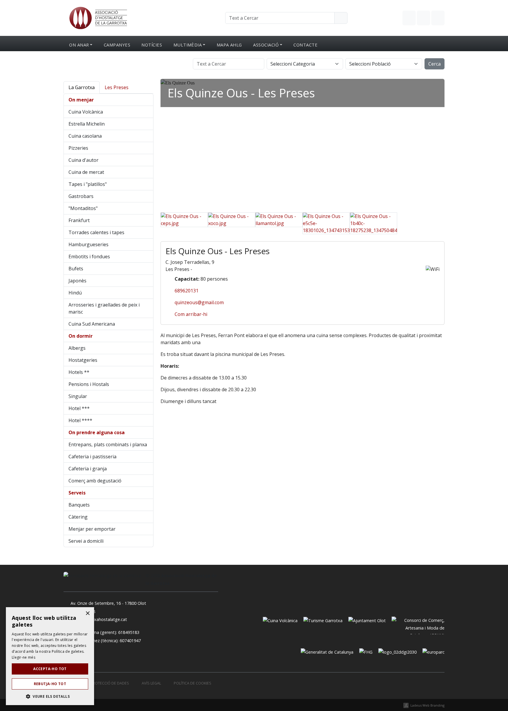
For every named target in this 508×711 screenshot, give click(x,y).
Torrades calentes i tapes (96, 232)
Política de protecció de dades (98, 683)
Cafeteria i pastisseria (92, 456)
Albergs (77, 348)
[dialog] (50, 656)
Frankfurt (79, 220)
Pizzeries (78, 148)
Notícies (151, 45)
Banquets (79, 505)
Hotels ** (78, 372)
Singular (77, 396)
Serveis (77, 492)
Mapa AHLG (229, 45)
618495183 (128, 632)
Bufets (75, 268)
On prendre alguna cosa (96, 432)
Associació (266, 45)
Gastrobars (80, 196)
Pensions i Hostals (88, 384)
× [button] (87, 613)
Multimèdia (187, 45)
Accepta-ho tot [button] (50, 668)
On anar (79, 45)
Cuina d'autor (83, 160)
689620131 (186, 290)
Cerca (434, 64)
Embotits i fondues (89, 256)
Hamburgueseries (88, 244)
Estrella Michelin (86, 124)
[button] (50, 696)
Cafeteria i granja (87, 468)
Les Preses (116, 87)
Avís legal (151, 683)
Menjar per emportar (92, 529)
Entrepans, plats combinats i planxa (107, 444)
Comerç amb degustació (94, 480)
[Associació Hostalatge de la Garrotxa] (97, 17)
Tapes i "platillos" (87, 184)
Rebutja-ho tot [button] (50, 683)
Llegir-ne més (23, 657)
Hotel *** (79, 408)
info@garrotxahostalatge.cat (99, 619)
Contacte (305, 45)
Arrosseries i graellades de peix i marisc (104, 308)
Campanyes (117, 45)
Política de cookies (192, 683)
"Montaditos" (83, 208)
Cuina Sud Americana (91, 324)
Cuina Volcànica (85, 112)
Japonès (77, 280)
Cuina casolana (85, 136)
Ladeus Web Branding (427, 705)
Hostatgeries (82, 360)
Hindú (75, 292)
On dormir (80, 336)
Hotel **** (80, 420)
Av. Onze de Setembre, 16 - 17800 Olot (108, 603)
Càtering (78, 517)
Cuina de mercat (86, 172)
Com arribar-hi (191, 314)
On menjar (81, 99)
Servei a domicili (85, 541)
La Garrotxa (81, 87)
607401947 (130, 640)
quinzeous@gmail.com (199, 302)
